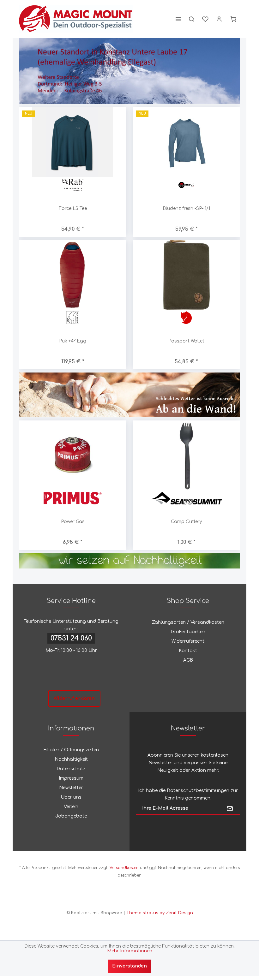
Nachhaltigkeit (71, 759)
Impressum (71, 778)
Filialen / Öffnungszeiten (71, 749)
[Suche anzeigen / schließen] (191, 19)
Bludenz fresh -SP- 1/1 (186, 208)
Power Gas (73, 521)
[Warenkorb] (233, 19)
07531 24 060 (71, 638)
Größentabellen (188, 631)
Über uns (71, 797)
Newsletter (71, 787)
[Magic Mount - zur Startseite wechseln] (76, 19)
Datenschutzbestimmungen (198, 790)
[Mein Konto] (219, 19)
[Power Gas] (72, 455)
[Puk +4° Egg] (72, 275)
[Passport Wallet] (186, 275)
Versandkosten (124, 868)
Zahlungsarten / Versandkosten (188, 622)
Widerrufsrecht (188, 641)
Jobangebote (71, 816)
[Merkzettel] (205, 19)
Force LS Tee (73, 208)
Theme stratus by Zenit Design (159, 913)
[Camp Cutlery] (186, 455)
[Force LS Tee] (72, 142)
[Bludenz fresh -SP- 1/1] (186, 142)
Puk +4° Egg (72, 341)
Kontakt (188, 650)
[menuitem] (178, 19)
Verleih (71, 806)
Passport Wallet (186, 341)
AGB (188, 660)
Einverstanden (129, 966)
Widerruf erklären (74, 698)
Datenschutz (71, 768)
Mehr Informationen (129, 951)
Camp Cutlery (186, 521)
